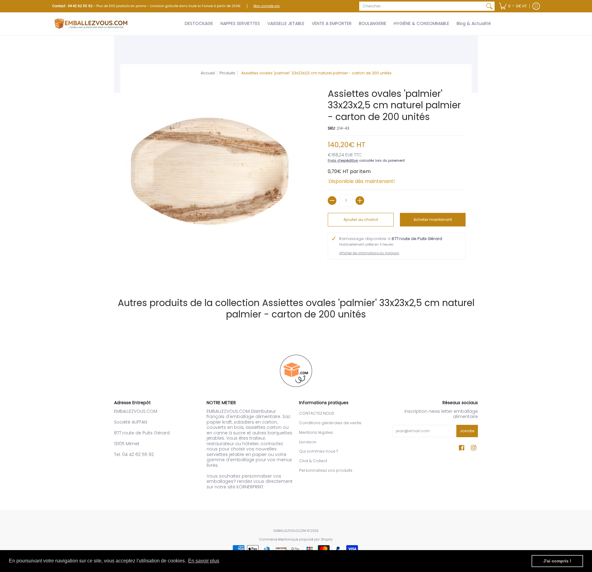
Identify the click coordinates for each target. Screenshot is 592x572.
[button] (513, 6)
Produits (227, 73)
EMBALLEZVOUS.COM (289, 530)
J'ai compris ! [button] (557, 560)
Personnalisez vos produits (325, 470)
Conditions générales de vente (330, 422)
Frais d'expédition (343, 160)
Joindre (467, 430)
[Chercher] (489, 6)
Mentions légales (316, 432)
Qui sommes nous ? (318, 451)
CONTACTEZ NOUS (316, 413)
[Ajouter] (360, 200)
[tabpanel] (296, 274)
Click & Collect (313, 460)
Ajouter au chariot (360, 219)
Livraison (307, 442)
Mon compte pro (266, 6)
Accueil (208, 73)
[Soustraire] (332, 200)
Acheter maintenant (432, 219)
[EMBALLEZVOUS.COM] (91, 23)
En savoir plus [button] (203, 560)
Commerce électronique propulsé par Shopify (296, 539)
